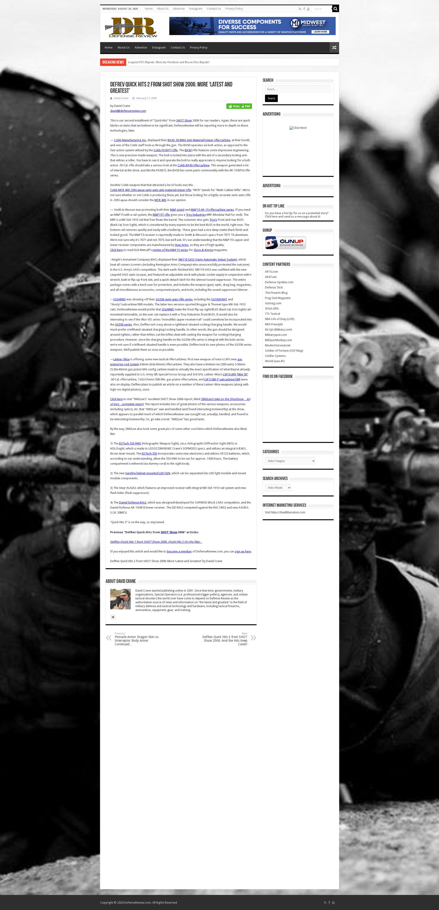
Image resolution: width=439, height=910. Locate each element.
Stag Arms (181, 245)
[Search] (335, 8)
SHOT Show (184, 120)
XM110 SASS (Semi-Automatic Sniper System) (207, 259)
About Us (163, 8)
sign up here (243, 551)
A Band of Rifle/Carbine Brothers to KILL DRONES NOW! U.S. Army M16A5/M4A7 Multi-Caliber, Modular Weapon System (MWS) (210, 62)
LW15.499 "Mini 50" (235, 374)
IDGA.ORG (272, 308)
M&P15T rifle (161, 214)
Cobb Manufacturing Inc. (130, 140)
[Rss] (300, 9)
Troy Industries (196, 214)
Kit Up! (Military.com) (278, 329)
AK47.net (270, 277)
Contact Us (214, 8)
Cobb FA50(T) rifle (166, 150)
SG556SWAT (219, 299)
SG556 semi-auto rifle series (174, 299)
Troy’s (213, 219)
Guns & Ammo (203, 250)
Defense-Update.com (279, 282)
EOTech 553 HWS (130, 443)
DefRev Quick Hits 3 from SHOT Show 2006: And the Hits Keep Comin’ (224, 639)
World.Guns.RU (275, 361)
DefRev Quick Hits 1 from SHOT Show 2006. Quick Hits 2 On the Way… (156, 542)
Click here (116, 250)
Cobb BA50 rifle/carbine (193, 165)
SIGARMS (119, 299)
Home (149, 8)
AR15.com (271, 271)
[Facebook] (304, 9)
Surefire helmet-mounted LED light (147, 473)
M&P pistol (177, 209)
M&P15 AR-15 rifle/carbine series (212, 209)
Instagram (195, 8)
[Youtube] (308, 9)
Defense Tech (274, 287)
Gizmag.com (273, 303)
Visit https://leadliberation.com (285, 512)
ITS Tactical (272, 313)
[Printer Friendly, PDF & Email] (239, 106)
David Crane (121, 98)
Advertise (179, 8)
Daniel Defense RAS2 (132, 502)
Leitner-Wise (121, 359)
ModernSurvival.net (277, 345)
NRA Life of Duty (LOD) (279, 319)
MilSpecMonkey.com (278, 340)
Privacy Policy (234, 8)
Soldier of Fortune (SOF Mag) (284, 350)
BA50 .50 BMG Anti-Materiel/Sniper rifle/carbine (199, 140)
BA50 (188, 150)
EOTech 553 (149, 453)
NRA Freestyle (274, 324)
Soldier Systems (275, 356)
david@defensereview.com (128, 111)
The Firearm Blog (276, 292)
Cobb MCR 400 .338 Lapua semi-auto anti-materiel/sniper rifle (150, 190)
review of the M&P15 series (170, 250)
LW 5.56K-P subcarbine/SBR (222, 379)
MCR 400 (160, 200)
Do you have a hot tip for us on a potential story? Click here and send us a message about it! (297, 214)
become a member (179, 551)
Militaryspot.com (276, 335)
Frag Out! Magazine (278, 298)
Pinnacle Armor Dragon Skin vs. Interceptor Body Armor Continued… (137, 639)
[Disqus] (181, 708)
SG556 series (123, 324)
